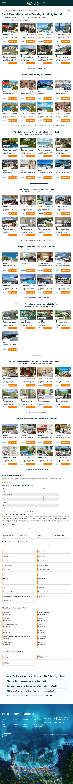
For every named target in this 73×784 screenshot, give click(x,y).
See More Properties (36, 355)
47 (43, 494)
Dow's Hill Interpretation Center (10, 574)
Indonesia (15, 719)
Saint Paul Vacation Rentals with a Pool (39, 183)
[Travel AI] (49, 718)
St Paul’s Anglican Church (44, 569)
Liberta (62, 404)
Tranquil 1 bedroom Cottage (62, 401)
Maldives (15, 717)
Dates (5, 20)
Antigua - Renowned (38, 724)
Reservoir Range (42, 583)
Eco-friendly (22, 514)
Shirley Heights (6, 556)
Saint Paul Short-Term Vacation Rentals (39, 469)
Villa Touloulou (41, 322)
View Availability (13, 41)
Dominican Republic (38, 726)
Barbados (25, 726)
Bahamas (25, 719)
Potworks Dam (6, 583)
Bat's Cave (5, 578)
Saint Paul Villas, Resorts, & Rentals (47, 125)
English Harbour (11, 96)
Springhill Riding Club (8, 591)
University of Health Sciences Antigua (47, 574)
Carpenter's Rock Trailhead (44, 591)
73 (43, 491)
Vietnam (15, 726)
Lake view (15, 514)
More (26, 20)
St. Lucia (25, 724)
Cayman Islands (27, 721)
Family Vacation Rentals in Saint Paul (37, 297)
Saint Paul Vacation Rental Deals (39, 412)
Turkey (3, 721)
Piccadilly (13, 60)
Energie (22, 265)
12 (43, 499)
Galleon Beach (41, 556)
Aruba (35, 721)
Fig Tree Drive (41, 596)
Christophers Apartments (44, 36)
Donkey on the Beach (25, 379)
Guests (19, 20)
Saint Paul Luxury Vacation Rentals (22, 125)
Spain (3, 717)
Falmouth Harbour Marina (44, 552)
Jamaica (36, 717)
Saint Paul (5, 38)
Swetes (44, 210)
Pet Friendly (9, 514)
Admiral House (41, 578)
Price (12, 20)
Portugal (4, 729)
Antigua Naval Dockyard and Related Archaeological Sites (16, 596)
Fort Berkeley (6, 569)
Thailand (15, 721)
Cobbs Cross (48, 325)
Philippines (16, 724)
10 (43, 502)
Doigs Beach (6, 587)
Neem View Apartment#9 (26, 207)
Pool (3, 514)
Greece (4, 719)
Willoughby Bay (7, 600)
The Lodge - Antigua (25, 322)
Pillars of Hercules (7, 565)
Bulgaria (4, 726)
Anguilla (25, 717)
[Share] (69, 10)
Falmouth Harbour (11, 38)
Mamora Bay (28, 60)
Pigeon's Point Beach (43, 565)
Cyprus (3, 724)
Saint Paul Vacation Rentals (39, 68)
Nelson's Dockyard (7, 552)
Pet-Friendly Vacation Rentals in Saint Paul (35, 240)
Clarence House (42, 560)
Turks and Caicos (38, 719)
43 (43, 497)
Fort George (41, 587)
